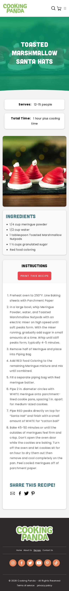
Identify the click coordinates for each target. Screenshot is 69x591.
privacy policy (44, 585)
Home (19, 550)
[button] (65, 8)
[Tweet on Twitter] (26, 493)
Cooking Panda (27, 580)
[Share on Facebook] (20, 493)
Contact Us (48, 550)
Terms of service (25, 585)
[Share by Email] (13, 493)
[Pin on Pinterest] (33, 493)
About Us (28, 550)
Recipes (37, 550)
